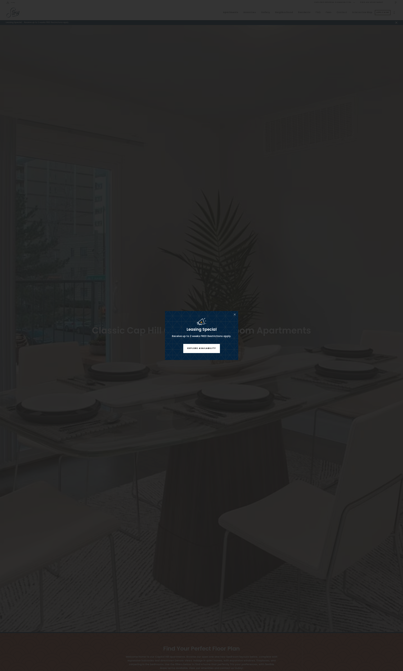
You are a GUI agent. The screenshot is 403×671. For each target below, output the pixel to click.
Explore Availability (201, 348)
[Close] (234, 314)
